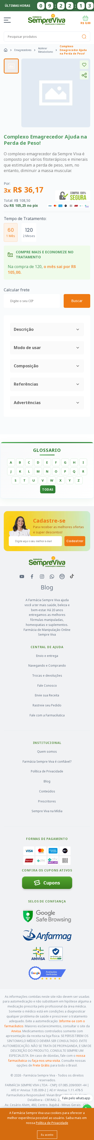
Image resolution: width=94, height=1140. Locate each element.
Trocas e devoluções (47, 675)
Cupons (51, 883)
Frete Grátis (41, 1065)
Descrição (24, 329)
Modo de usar (27, 347)
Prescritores (47, 801)
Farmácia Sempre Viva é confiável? (47, 761)
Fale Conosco (47, 685)
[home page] (6, 50)
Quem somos (47, 751)
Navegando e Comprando (47, 665)
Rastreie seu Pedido (47, 705)
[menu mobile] (8, 20)
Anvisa (16, 1031)
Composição (26, 366)
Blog (47, 781)
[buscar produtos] (84, 37)
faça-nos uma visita (46, 1060)
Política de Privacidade (47, 771)
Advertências (27, 402)
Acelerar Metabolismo (45, 50)
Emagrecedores (22, 50)
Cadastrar (74, 541)
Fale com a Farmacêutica (47, 715)
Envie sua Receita (47, 695)
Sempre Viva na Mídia (47, 811)
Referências (26, 384)
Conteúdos (47, 791)
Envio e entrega (47, 656)
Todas (47, 489)
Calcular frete (17, 290)
